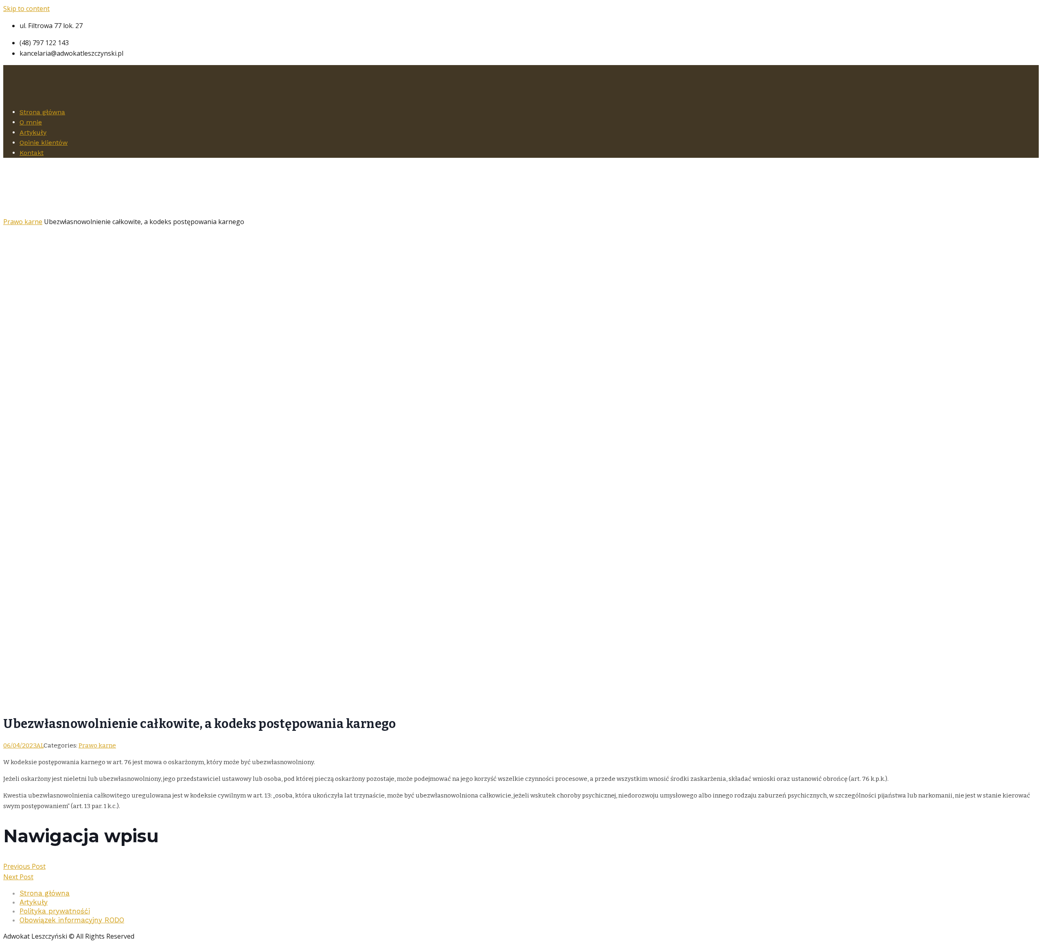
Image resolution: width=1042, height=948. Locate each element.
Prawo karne (22, 221)
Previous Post (24, 866)
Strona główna (42, 112)
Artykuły (33, 132)
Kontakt (32, 153)
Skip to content (26, 8)
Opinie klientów (44, 142)
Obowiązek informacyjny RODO (72, 920)
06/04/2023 (19, 745)
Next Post (18, 876)
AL (40, 745)
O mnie (31, 122)
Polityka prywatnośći (55, 911)
